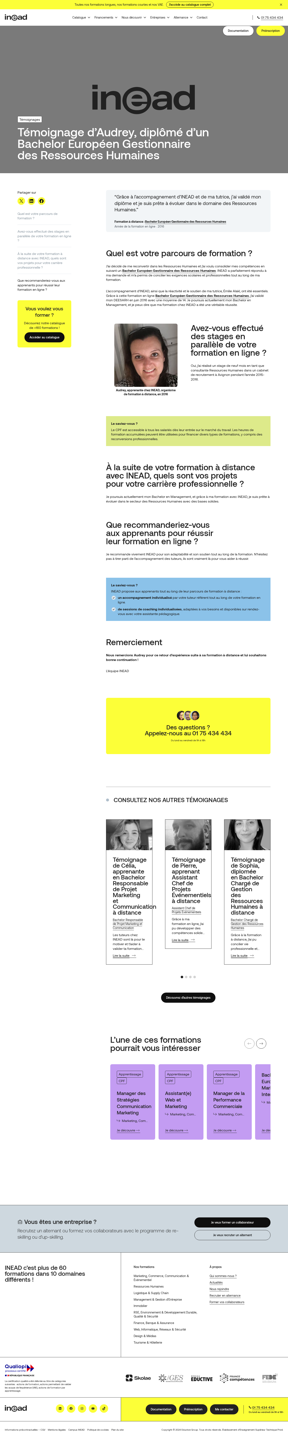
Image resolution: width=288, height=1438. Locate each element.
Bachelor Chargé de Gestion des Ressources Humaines (247, 924)
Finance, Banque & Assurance (154, 1323)
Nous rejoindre (219, 1289)
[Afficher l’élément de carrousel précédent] (249, 1044)
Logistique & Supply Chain (151, 1293)
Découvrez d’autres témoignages (188, 997)
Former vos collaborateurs (227, 1302)
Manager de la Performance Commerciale (229, 1099)
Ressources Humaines (149, 1286)
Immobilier (140, 1306)
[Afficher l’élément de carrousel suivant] (261, 1044)
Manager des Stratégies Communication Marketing (134, 1102)
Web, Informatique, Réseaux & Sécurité (160, 1329)
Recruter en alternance (225, 1295)
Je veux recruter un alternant (232, 1235)
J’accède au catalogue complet (190, 4)
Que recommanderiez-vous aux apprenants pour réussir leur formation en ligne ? (41, 284)
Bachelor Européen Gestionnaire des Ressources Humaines (185, 221)
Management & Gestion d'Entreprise (158, 1299)
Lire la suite (121, 955)
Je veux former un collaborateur (232, 1222)
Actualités (216, 1282)
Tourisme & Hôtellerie (148, 1342)
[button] (182, 977)
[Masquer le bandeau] (281, 5)
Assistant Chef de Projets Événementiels (186, 910)
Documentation (238, 30)
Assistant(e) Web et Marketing (178, 1099)
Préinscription (270, 30)
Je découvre (128, 1130)
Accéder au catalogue (44, 337)
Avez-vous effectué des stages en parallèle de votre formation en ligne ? (44, 235)
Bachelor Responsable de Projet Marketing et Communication (128, 924)
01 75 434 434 (272, 17)
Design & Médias (145, 1336)
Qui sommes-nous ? (223, 1276)
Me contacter (224, 1409)
